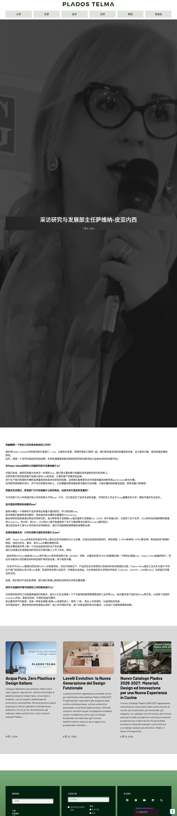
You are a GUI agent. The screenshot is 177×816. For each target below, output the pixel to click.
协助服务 (15, 813)
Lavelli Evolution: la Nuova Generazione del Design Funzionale (87, 683)
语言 (91, 806)
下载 (14, 811)
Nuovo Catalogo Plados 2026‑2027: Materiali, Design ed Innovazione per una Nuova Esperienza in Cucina (143, 688)
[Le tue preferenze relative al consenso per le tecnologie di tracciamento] (172, 811)
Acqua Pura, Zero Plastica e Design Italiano (30, 680)
